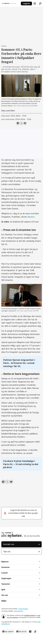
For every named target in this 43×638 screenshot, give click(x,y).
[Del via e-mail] (25, 123)
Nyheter (5, 561)
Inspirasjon (6, 578)
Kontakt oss (8, 544)
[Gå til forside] (10, 3)
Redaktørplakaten (29, 615)
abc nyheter (9, 631)
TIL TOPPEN (6, 533)
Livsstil (4, 573)
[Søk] (40, 3)
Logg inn (26, 3)
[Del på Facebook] (18, 123)
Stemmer (5, 567)
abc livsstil (22, 631)
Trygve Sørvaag (23, 609)
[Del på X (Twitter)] (21, 123)
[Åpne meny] (35, 3)
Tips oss (6, 551)
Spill (3, 589)
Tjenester (5, 584)
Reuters (31, 216)
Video (3, 600)
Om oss (4, 595)
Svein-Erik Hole (18, 611)
